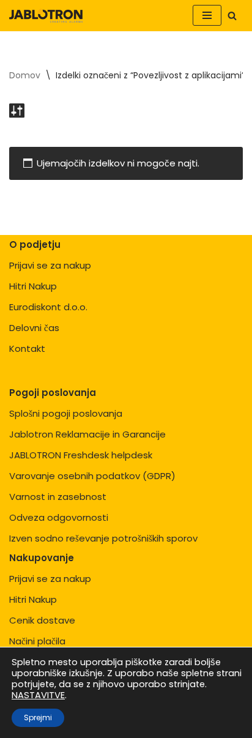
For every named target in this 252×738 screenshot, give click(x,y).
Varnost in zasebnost (57, 496)
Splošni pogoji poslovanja (65, 413)
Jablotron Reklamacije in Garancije (87, 434)
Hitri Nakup (33, 286)
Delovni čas (34, 327)
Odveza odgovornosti (58, 517)
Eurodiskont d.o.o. (48, 306)
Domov (24, 75)
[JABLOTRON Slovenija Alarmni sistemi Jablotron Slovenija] (46, 16)
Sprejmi (38, 717)
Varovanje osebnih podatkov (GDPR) (92, 475)
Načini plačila (37, 641)
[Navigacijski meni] (207, 15)
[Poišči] (232, 15)
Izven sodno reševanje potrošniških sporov (103, 538)
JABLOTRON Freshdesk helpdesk (80, 455)
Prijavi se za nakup (50, 265)
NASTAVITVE (38, 695)
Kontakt (27, 348)
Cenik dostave (42, 620)
